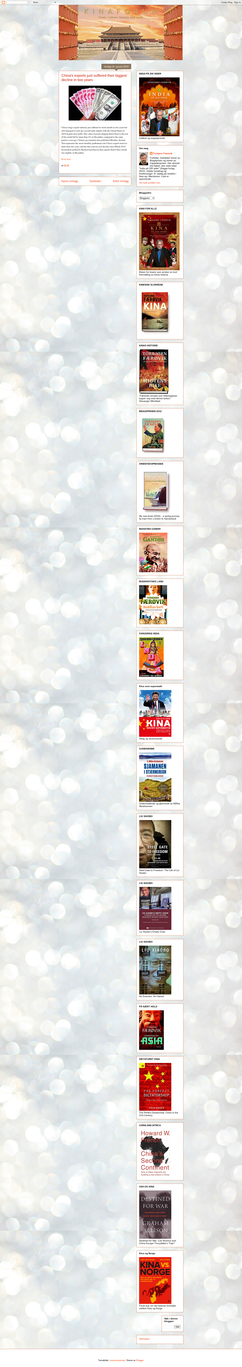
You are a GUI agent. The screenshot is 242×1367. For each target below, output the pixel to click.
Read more (66, 159)
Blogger (139, 1360)
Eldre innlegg (121, 181)
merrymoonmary (117, 1360)
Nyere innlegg (69, 181)
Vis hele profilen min (149, 182)
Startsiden (95, 181)
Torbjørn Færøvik (162, 153)
